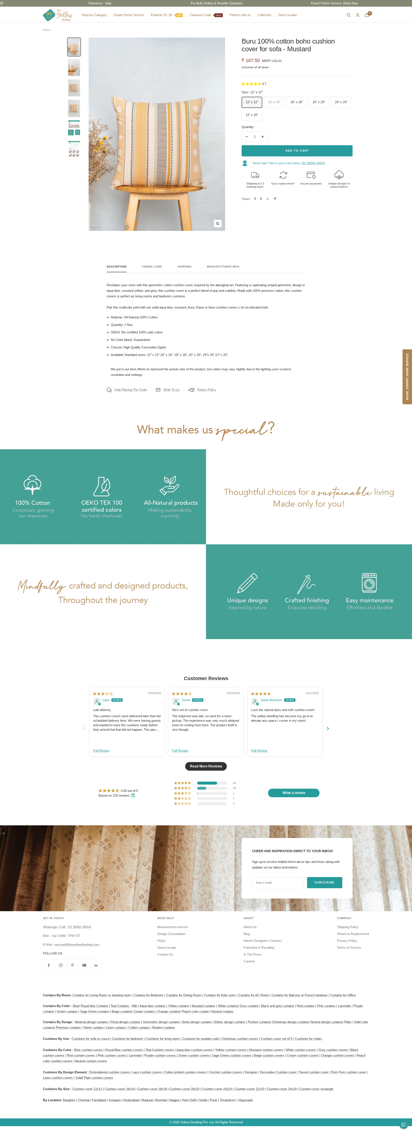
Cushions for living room (163, 1039)
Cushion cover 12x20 (249, 1089)
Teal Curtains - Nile (124, 1006)
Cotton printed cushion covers (185, 1072)
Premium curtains (68, 1027)
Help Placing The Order (130, 390)
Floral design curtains (125, 1022)
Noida (203, 1100)
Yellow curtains (178, 1006)
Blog (247, 934)
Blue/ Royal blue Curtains (90, 1006)
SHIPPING (185, 266)
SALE (218, 15)
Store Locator (287, 15)
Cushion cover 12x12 (87, 1089)
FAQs (161, 940)
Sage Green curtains (94, 1011)
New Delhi (189, 1100)
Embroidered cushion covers (110, 1072)
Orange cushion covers (337, 1055)
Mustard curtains (203, 1006)
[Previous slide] (84, 728)
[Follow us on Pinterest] (72, 965)
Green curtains (67, 1011)
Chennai (83, 1100)
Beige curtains (122, 1011)
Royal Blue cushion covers (124, 1050)
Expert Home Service (129, 15)
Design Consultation (171, 934)
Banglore (69, 1100)
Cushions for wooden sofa (200, 1039)
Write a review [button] (294, 793)
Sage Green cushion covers (231, 1055)
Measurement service (172, 927)
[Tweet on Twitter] (268, 198)
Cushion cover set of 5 (276, 1039)
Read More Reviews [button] (206, 766)
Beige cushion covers (269, 1055)
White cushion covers (301, 1050)
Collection (264, 15)
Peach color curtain (195, 1011)
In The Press (253, 954)
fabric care (152, 266)
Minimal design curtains (91, 1022)
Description (117, 266)
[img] (103, 694)
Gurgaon (115, 1100)
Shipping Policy (348, 927)
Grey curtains (249, 1006)
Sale (78, 3)
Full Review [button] (101, 750)
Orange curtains (169, 1011)
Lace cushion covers (147, 1072)
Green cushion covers (193, 1055)
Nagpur (174, 1100)
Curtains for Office (343, 995)
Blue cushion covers (88, 1050)
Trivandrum (228, 1100)
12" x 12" (252, 102)
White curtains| (228, 1006)
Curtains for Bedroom (148, 995)
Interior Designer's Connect (263, 940)
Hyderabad (131, 1100)
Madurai (147, 1100)
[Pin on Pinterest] (261, 198)
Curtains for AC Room (253, 995)
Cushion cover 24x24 (217, 1089)
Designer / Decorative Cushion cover (271, 1072)
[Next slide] (327, 728)
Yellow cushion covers (231, 1050)
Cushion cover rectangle (316, 1089)
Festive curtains (259, 1022)
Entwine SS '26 (166, 15)
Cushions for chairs (308, 1039)
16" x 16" (274, 102)
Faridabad (99, 1100)
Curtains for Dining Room (183, 995)
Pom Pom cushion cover (348, 1072)
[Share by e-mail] (274, 198)
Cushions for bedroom (127, 1039)
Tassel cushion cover (314, 1072)
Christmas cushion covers (239, 1039)
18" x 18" (296, 102)
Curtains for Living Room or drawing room (102, 995)
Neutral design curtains (326, 1022)
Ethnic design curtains (229, 1022)
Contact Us (165, 954)
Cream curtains (144, 1011)
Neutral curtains (222, 1011)
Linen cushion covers (58, 1078)
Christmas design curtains (290, 1022)
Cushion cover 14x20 (282, 1089)
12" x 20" (252, 115)
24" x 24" (341, 102)
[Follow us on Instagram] (61, 965)
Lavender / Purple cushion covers (153, 1055)
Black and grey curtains (277, 1006)
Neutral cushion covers (91, 1061)
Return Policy (206, 390)
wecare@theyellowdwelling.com (77, 944)
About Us (250, 927)
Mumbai (161, 1100)
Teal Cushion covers (159, 1050)
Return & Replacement (353, 934)
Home (46, 30)
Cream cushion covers (303, 1055)
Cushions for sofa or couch (90, 1039)
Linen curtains (116, 1027)
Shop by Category (94, 15)
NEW (179, 15)
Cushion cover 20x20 (184, 1089)
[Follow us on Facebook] (49, 965)
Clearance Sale (205, 15)
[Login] (358, 15)
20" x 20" (319, 102)
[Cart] (367, 15)
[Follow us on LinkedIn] (96, 965)
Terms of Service (349, 947)
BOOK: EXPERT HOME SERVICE (407, 377)
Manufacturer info (223, 266)
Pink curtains (326, 1006)
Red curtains (306, 1006)
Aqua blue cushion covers (194, 1050)
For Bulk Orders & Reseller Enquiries (186, 3)
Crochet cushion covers (225, 1072)
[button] (252, 84)
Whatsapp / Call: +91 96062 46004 (67, 927)
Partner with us (240, 15)
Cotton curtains (139, 1027)
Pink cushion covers (112, 1055)
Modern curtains (163, 1027)
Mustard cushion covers (266, 1050)
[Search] (349, 15)
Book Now (319, 3)
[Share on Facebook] (255, 198)
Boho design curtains (197, 1022)
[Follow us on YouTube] (84, 965)
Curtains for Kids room (220, 995)
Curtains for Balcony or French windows (300, 995)
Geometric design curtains (161, 1022)
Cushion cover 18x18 (152, 1089)
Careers (249, 961)
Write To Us (171, 390)
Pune (213, 1100)
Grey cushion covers (333, 1050)
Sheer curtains (93, 1027)
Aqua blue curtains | (153, 1006)
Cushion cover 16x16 (120, 1089)
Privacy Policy (347, 940)
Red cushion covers (81, 1055)
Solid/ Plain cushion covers (94, 1078)
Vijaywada (245, 1100)
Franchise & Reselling (259, 947)
